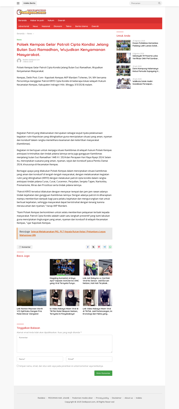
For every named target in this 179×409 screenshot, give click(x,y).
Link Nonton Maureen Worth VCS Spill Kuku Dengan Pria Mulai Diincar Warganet (30, 311)
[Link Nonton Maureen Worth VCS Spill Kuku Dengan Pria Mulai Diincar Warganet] (31, 298)
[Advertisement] (64, 108)
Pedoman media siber (82, 398)
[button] (159, 3)
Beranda (22, 20)
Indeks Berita (29, 3)
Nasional (46, 26)
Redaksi (41, 398)
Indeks (139, 398)
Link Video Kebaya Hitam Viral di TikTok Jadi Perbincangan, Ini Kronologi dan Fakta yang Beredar (97, 311)
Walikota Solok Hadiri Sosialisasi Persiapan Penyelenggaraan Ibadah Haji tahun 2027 (146, 82)
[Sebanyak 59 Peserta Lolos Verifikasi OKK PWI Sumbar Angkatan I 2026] (123, 58)
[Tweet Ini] (93, 247)
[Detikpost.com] (31, 11)
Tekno (68, 26)
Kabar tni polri (37, 20)
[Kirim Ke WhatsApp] (110, 247)
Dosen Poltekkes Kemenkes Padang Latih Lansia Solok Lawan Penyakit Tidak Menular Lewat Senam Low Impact (147, 44)
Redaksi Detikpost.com (31, 59)
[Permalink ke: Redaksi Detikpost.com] (19, 60)
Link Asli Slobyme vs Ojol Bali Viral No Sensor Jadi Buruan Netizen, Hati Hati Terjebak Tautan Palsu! (96, 281)
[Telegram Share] (105, 247)
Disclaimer (117, 398)
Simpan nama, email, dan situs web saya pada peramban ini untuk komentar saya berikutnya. (61, 366)
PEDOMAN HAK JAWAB (58, 398)
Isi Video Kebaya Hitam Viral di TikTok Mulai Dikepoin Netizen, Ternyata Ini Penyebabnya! (64, 311)
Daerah (61, 20)
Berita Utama (81, 26)
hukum (51, 20)
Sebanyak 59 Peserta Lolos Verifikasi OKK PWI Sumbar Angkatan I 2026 (145, 57)
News (35, 26)
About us (129, 398)
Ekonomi (58, 26)
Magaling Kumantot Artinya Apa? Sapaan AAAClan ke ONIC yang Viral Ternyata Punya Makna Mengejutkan (64, 281)
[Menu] (19, 3)
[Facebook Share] (88, 247)
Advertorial (23, 26)
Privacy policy (102, 398)
